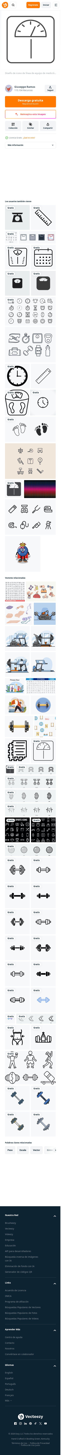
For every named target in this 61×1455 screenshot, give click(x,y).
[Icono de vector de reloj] (17, 454)
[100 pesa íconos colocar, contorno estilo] (15, 716)
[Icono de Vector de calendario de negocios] (17, 309)
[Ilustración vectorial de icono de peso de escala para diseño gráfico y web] (17, 217)
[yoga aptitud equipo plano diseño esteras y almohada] (19, 759)
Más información (15, 145)
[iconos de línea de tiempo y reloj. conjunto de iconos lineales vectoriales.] (30, 389)
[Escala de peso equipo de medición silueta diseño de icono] (14, 594)
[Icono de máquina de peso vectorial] (17, 283)
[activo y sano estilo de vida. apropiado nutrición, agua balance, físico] (17, 902)
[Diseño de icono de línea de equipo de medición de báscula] (17, 994)
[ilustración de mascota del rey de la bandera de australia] (22, 678)
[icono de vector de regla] (17, 480)
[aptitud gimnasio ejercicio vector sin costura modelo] (15, 966)
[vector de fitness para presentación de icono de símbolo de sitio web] (17, 1425)
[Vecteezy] (5, 5)
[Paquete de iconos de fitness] (30, 422)
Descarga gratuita (30, 101)
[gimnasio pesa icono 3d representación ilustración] (17, 922)
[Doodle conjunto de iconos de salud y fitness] (37, 237)
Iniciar (46, 5)
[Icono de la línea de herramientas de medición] (30, 641)
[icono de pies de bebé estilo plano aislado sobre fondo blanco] (30, 534)
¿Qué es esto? (29, 137)
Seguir (50, 90)
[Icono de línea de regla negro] (17, 243)
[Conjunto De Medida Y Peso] (30, 566)
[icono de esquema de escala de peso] (43, 480)
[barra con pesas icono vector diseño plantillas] (17, 1139)
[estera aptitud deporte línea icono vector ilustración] (39, 968)
